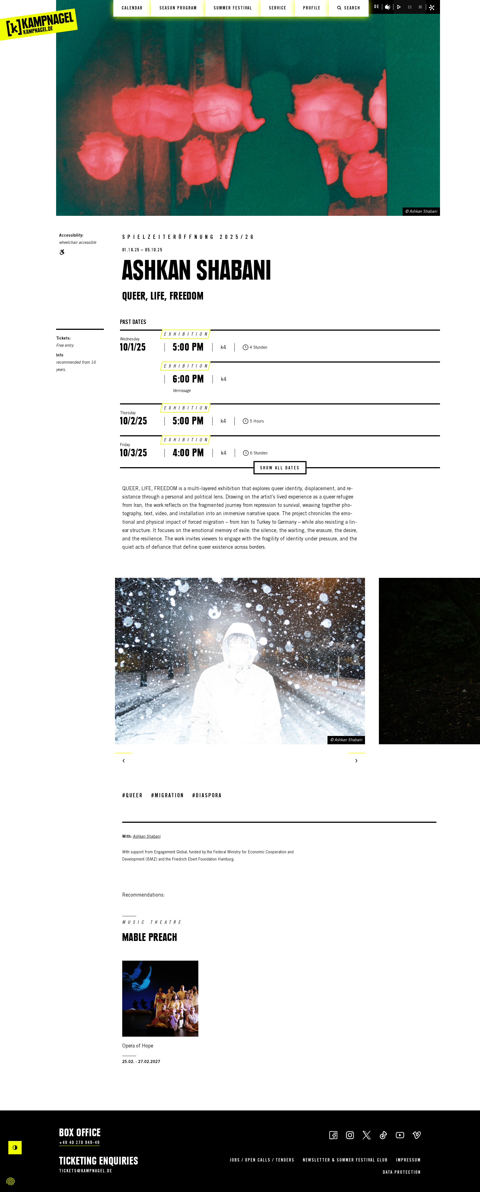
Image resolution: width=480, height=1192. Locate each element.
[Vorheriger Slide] (123, 761)
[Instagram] (350, 1134)
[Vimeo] (416, 1134)
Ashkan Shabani (147, 837)
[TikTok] (383, 1134)
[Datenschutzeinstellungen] (10, 1181)
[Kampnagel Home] (39, 20)
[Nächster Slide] (356, 761)
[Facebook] (333, 1134)
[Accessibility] (387, 7)
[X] (366, 1134)
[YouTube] (400, 1134)
